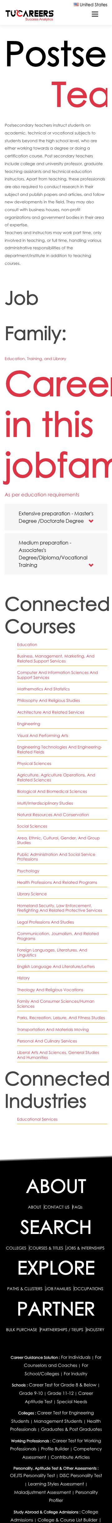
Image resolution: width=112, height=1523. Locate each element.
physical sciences (34, 763)
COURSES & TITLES (46, 1247)
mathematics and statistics (43, 688)
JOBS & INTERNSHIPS (85, 1247)
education (27, 644)
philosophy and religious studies (48, 700)
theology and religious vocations (50, 989)
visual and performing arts (42, 735)
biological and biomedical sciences (52, 791)
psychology (28, 870)
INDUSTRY (95, 1329)
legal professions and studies (45, 922)
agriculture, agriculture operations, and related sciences (56, 777)
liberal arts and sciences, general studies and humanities (58, 1055)
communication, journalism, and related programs (58, 936)
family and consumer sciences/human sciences (56, 1004)
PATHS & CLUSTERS (25, 1288)
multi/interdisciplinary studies (45, 803)
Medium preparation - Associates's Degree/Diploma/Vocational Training (53, 553)
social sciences (32, 826)
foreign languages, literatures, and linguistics (52, 952)
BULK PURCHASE (22, 1329)
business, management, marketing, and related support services (56, 658)
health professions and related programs (57, 882)
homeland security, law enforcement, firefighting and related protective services (59, 908)
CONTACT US (56, 1206)
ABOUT (34, 1206)
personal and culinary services (47, 1040)
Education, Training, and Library (35, 358)
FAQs (77, 1206)
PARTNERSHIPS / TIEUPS (62, 1329)
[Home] (29, 15)
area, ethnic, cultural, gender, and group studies (58, 840)
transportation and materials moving (53, 1029)
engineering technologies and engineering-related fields (59, 749)
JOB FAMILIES (58, 1288)
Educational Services (37, 1119)
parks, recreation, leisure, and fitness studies (61, 1017)
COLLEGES (16, 1247)
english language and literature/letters (56, 966)
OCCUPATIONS (88, 1288)
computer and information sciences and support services (57, 675)
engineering (28, 723)
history (23, 977)
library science (32, 893)
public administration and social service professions (56, 857)
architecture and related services (50, 712)
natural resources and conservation (53, 814)
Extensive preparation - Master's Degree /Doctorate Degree (56, 517)
